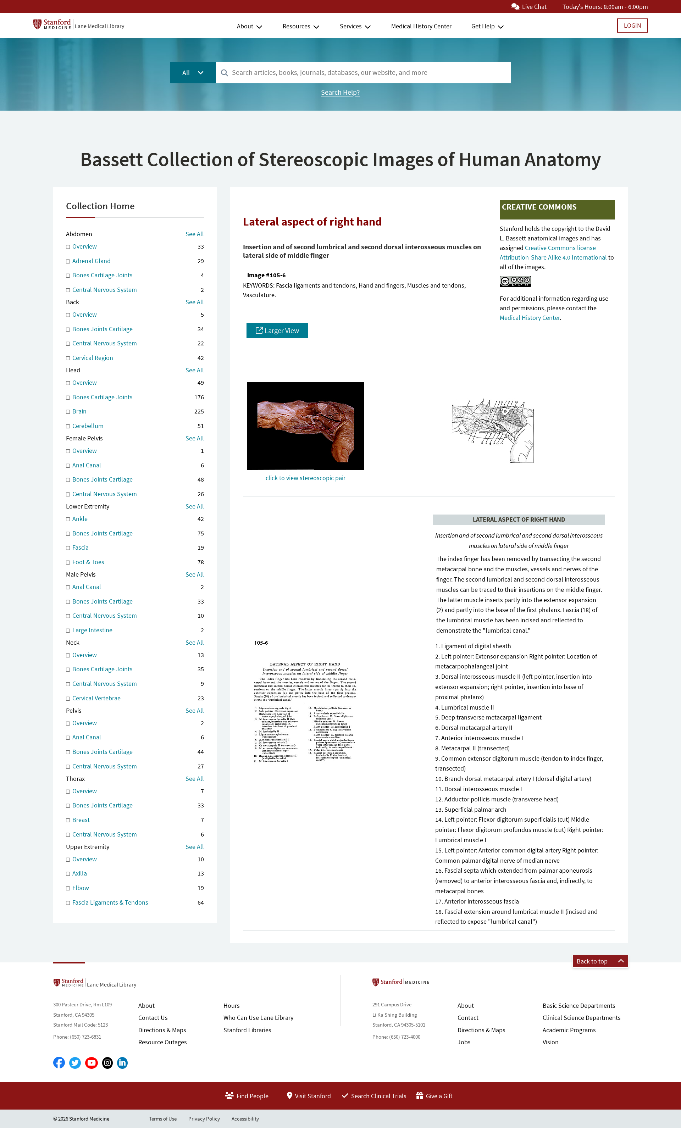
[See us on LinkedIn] (122, 1063)
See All (195, 234)
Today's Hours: (582, 6)
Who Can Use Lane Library (258, 1017)
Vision (551, 1042)
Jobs (464, 1042)
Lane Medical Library (99, 25)
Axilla (137, 873)
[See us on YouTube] (91, 1063)
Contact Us (153, 1017)
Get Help (483, 26)
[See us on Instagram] (107, 1063)
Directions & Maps (162, 1030)
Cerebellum (137, 426)
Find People (251, 1096)
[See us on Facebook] (59, 1063)
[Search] (224, 73)
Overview (137, 246)
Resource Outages (162, 1042)
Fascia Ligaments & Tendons (137, 902)
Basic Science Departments (579, 1005)
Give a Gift (439, 1096)
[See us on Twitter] (75, 1063)
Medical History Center (421, 26)
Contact (468, 1017)
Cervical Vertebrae (137, 698)
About (245, 26)
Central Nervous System (137, 289)
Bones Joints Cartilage (137, 329)
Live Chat (534, 6)
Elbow (137, 888)
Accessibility (245, 1118)
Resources (296, 26)
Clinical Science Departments (582, 1017)
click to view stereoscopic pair (305, 478)
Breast (137, 820)
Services (351, 26)
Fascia (137, 547)
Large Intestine (137, 630)
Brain (137, 411)
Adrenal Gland (137, 261)
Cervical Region (137, 358)
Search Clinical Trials (378, 1096)
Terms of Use (163, 1118)
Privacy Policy (204, 1118)
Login (632, 25)
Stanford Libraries (247, 1030)
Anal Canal (137, 465)
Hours (231, 1005)
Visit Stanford (312, 1096)
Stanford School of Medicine (442, 984)
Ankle (137, 519)
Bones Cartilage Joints (137, 275)
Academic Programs (569, 1030)
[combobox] (363, 72)
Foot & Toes (137, 562)
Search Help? (340, 92)
